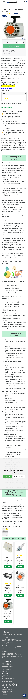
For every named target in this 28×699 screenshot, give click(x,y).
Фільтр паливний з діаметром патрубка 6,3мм (7, 588)
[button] (4, 2)
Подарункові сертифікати (9, 676)
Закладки (4, 692)
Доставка (4, 651)
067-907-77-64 (7, 665)
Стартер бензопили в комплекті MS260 (20, 588)
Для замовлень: (6, 663)
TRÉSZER (12, 50)
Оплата (4, 650)
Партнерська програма (8, 657)
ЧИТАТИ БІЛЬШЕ (18, 476)
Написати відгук (6, 107)
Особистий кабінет (7, 689)
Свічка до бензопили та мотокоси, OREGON (20, 560)
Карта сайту (5, 671)
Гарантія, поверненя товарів (9, 653)
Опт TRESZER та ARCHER (8, 633)
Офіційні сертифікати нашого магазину (12, 654)
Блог (3, 659)
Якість (3, 648)
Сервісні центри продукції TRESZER (11, 647)
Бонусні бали (5, 637)
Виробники (5, 675)
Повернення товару (7, 666)
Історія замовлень (7, 691)
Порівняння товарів (7, 681)
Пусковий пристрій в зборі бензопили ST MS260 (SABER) (7, 614)
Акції (3, 680)
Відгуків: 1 (16, 13)
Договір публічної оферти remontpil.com (12, 656)
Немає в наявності (14, 46)
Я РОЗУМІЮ (7, 476)
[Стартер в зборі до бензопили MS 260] (14, 27)
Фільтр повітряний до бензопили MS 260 (7, 560)
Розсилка (4, 694)
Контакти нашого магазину (9, 639)
